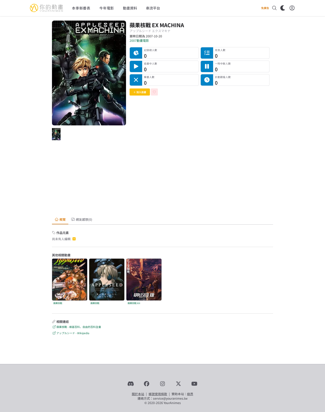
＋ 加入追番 (139, 92)
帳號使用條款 (158, 394)
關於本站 (138, 394)
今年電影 (106, 8)
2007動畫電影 (139, 40)
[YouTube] (194, 383)
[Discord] (130, 383)
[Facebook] (146, 383)
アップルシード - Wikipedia (72, 333)
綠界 (190, 394)
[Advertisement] (162, 179)
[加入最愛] (154, 92)
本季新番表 (81, 8)
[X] (178, 383)
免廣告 (265, 8)
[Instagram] (162, 383)
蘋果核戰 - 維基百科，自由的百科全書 (78, 327)
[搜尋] (274, 8)
